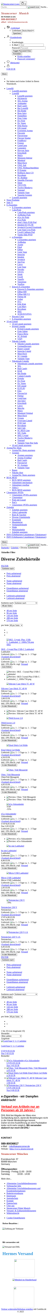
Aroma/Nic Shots (14, 448)
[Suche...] (33, 7)
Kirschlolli (21, 153)
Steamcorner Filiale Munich (18, 1208)
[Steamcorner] (10, 4)
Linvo (20, 264)
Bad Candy (22, 106)
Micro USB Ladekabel (11, 878)
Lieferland (16, 30)
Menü (4, 74)
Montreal (21, 160)
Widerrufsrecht (13, 1213)
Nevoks (20, 269)
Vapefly (20, 279)
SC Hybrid (22, 336)
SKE (19, 311)
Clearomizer (17, 497)
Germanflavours (24, 346)
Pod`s (14, 502)
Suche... (44, 7)
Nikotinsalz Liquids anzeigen (29, 363)
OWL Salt (21, 165)
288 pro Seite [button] (12, 618)
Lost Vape (21, 267)
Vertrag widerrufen (9, 1309)
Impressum (11, 1196)
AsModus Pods (24, 215)
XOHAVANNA (24, 314)
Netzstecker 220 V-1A (10, 937)
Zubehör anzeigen (19, 510)
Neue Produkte (13, 200)
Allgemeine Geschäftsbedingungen (22, 1183)
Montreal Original (25, 413)
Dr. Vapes (21, 123)
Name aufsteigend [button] (14, 581)
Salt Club (21, 428)
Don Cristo (22, 118)
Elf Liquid (21, 386)
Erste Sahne (22, 331)
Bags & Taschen (19, 515)
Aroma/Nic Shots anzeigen (23, 450)
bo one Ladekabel (8, 850)
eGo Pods (21, 220)
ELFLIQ (21, 388)
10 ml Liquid (12, 321)
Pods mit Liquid (19, 500)
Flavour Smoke (24, 138)
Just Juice (21, 401)
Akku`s (15, 487)
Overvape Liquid (24, 420)
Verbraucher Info (14, 1186)
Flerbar (20, 396)
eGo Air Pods (23, 217)
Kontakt (10, 1201)
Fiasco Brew (22, 334)
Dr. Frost (21, 121)
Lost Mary (21, 306)
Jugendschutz (12, 1198)
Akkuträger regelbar (20, 485)
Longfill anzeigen (19, 91)
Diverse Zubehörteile (21, 517)
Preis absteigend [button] (13, 576)
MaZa (20, 155)
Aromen (15, 453)
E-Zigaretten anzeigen (21, 207)
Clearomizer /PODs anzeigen (24, 495)
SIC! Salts (21, 433)
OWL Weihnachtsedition (28, 168)
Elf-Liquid (21, 128)
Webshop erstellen (25, 1309)
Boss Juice (22, 113)
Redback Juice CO (25, 173)
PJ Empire (21, 170)
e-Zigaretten (17, 237)
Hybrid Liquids (18, 326)
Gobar (20, 299)
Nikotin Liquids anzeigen (28, 344)
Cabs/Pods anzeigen (26, 212)
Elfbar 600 (22, 292)
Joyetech (21, 259)
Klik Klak (21, 304)
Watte (14, 527)
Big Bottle (21, 111)
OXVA (20, 272)
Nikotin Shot (17, 472)
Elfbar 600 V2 (23, 294)
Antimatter (22, 103)
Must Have (22, 163)
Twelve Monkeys (24, 187)
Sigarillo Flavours (25, 180)
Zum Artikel (6, 667)
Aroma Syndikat (24, 458)
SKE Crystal (22, 435)
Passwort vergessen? (26, 59)
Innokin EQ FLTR (25, 225)
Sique (19, 182)
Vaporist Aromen (24, 195)
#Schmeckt (22, 98)
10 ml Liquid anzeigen (21, 324)
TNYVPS (21, 185)
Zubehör (10, 507)
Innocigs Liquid (24, 351)
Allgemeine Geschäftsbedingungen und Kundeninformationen (23, 1189)
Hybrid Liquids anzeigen (28, 329)
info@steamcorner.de (19, 1146)
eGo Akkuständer (8, 814)
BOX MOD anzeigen (21, 480)
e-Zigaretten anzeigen (26, 239)
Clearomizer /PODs (15, 492)
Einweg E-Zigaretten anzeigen (30, 289)
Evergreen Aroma (25, 130)
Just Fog (21, 262)
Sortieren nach (7, 603)
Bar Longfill (22, 108)
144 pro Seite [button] (12, 615)
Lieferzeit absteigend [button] (15, 598)
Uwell (20, 277)
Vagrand (21, 190)
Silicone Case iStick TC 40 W (14, 688)
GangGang (22, 145)
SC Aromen (22, 465)
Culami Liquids (24, 376)
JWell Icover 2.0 (8, 723)
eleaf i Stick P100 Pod (26, 222)
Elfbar (20, 249)
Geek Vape (22, 252)
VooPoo (20, 284)
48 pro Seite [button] (12, 610)
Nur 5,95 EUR (8, 1052)
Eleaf (19, 247)
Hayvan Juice (23, 150)
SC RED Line (23, 430)
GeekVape (21, 398)
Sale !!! (10, 202)
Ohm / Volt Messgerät (10, 774)
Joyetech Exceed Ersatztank (29, 227)
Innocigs (21, 254)
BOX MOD (12, 477)
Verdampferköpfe (19, 525)
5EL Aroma (22, 101)
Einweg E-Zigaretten (21, 287)
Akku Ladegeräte (19, 512)
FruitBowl (21, 140)
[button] (13, 28)
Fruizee (20, 143)
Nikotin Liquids (19, 341)
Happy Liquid (23, 349)
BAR (19, 371)
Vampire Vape (23, 192)
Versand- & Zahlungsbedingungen (21, 1210)
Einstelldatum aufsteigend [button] (18, 588)
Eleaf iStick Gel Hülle (10, 750)
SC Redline (22, 178)
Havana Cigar (18, 316)
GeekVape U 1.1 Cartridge (12, 1046)
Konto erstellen (23, 56)
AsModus (21, 242)
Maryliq (20, 408)
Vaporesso (21, 282)
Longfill (10, 88)
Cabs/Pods (16, 210)
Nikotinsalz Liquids (20, 361)
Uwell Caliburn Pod (26, 232)
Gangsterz (21, 148)
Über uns (10, 1206)
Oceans (20, 418)
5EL (19, 366)
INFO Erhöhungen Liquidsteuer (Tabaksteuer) (26, 534)
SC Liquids (22, 356)
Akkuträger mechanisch (22, 482)
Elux (19, 391)
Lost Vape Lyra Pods (26, 230)
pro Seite (5, 625)
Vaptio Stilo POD (25, 235)
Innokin (20, 257)
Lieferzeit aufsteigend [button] (16, 596)
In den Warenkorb (9, 706)
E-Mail (15, 45)
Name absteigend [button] (14, 583)
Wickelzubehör (18, 529)
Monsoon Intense (24, 158)
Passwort (16, 48)
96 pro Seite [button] (12, 613)
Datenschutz (12, 1203)
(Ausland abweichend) (11, 657)
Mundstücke (17, 522)
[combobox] (8, 568)
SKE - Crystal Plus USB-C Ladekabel (17, 649)
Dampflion (22, 116)
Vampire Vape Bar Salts (27, 443)
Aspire (20, 244)
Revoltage (21, 175)
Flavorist (21, 133)
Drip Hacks (22, 125)
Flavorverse (22, 135)
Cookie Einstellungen (16, 1218)
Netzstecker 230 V (9, 907)
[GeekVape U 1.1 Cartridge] (13, 1041)
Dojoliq (20, 378)
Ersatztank (16, 520)
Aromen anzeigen (25, 455)
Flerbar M (21, 296)
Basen (14, 470)
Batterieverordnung (15, 1193)
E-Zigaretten (12, 205)
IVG (19, 301)
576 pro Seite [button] (12, 620)
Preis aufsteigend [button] (14, 573)
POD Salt (21, 423)
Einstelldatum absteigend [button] (17, 591)
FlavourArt (22, 393)
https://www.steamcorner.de (21, 1149)
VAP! (19, 339)
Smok (19, 274)
